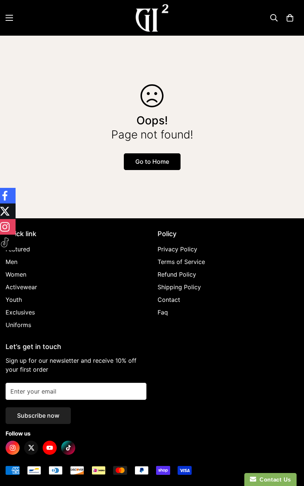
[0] (289, 17)
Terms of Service (181, 261)
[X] (31, 448)
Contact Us (273, 479)
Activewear (21, 287)
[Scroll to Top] (289, 445)
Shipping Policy (179, 287)
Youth (14, 299)
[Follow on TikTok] (8, 242)
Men (11, 261)
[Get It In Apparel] (152, 18)
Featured (18, 249)
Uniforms (18, 325)
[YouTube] (50, 448)
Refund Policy (177, 274)
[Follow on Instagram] (8, 227)
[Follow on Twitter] (8, 211)
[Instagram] (13, 448)
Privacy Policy (177, 249)
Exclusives (20, 312)
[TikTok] (68, 448)
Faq (163, 312)
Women (16, 274)
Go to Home (152, 161)
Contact (169, 299)
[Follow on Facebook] (8, 195)
